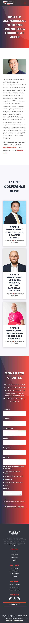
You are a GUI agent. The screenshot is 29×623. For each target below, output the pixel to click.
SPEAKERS (14, 555)
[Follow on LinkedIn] (10, 598)
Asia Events (8, 479)
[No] (27, 618)
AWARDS (14, 576)
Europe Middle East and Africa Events (13, 472)
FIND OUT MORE (17, 620)
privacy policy (11, 500)
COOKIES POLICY (14, 590)
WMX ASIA (14, 568)
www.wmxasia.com (9, 147)
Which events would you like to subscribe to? (13, 467)
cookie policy (20, 500)
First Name (7, 409)
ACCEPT (9, 620)
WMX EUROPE (14, 574)
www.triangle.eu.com (14, 545)
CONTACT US (15, 604)
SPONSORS (14, 557)
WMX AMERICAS (14, 571)
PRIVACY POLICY (14, 587)
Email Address (8, 428)
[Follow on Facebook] (14, 598)
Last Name (7, 419)
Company (7, 448)
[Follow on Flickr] (18, 598)
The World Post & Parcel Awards (13, 482)
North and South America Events (14, 476)
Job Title (6, 457)
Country (6, 438)
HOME (14, 552)
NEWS (14, 560)
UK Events (7, 485)
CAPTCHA (6, 489)
